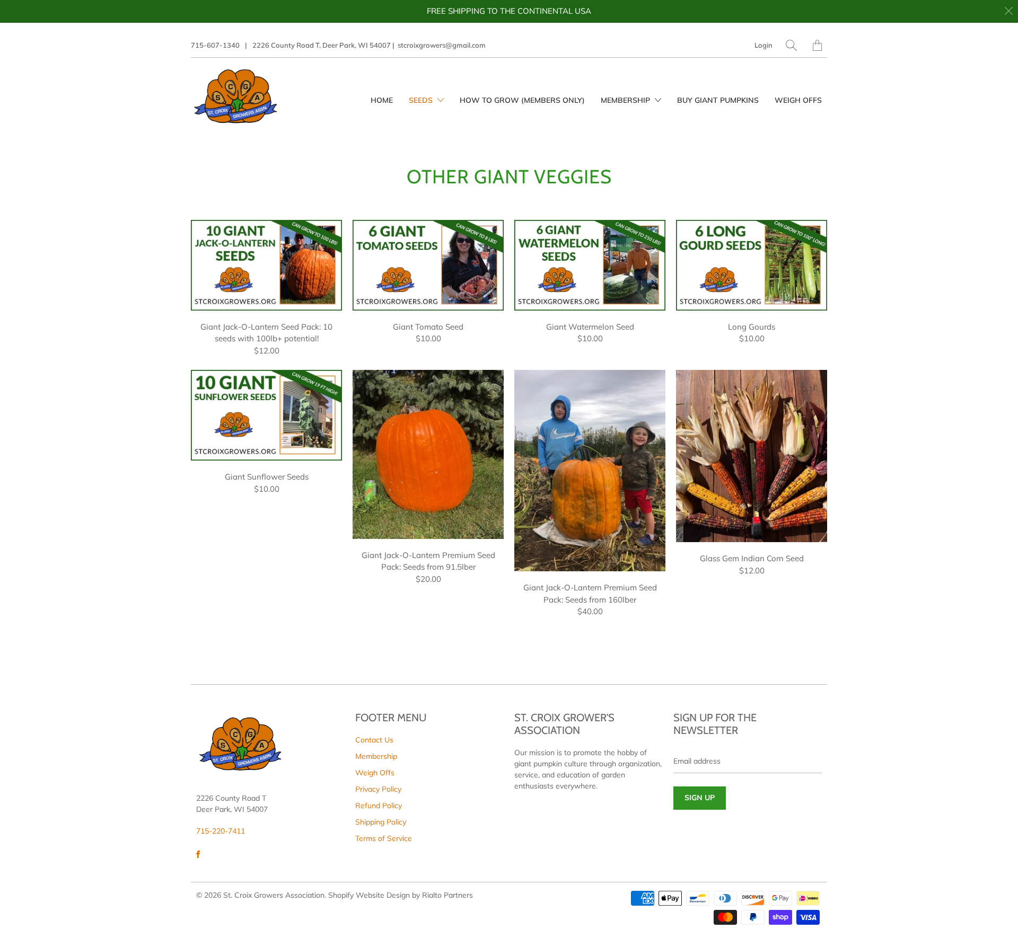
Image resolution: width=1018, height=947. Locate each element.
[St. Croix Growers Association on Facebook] (198, 854)
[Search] (791, 45)
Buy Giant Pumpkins (718, 100)
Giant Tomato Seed (428, 265)
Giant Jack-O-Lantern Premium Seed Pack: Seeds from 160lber (589, 470)
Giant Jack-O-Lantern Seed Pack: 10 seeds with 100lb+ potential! (266, 265)
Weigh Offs (798, 100)
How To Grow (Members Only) (522, 100)
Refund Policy (378, 805)
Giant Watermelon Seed (589, 265)
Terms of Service (383, 838)
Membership (626, 100)
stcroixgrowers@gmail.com (442, 45)
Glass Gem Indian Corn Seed (751, 456)
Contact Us (374, 740)
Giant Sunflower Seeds (266, 415)
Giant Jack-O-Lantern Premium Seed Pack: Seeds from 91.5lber (428, 454)
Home (382, 100)
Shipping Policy (380, 822)
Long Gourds (751, 265)
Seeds (422, 100)
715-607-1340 (215, 45)
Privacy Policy (378, 789)
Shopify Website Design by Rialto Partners (400, 895)
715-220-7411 (220, 831)
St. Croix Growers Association (273, 895)
